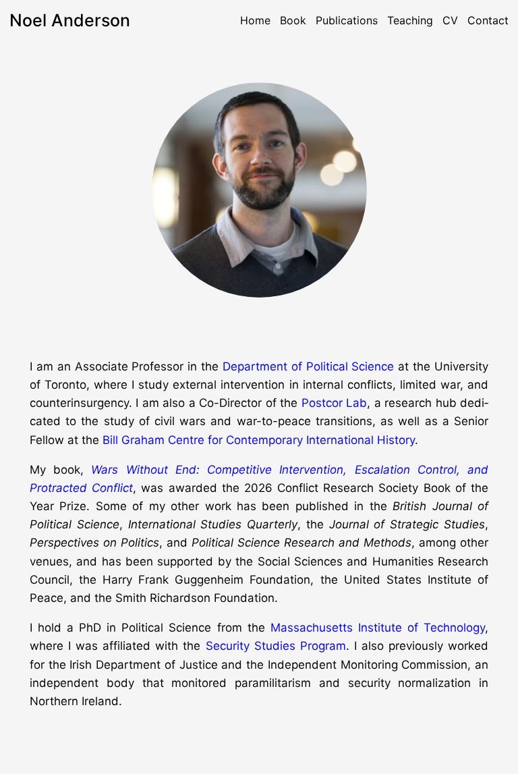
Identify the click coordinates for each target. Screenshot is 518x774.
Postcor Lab (334, 403)
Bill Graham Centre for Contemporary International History (259, 440)
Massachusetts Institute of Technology (377, 627)
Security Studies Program (276, 646)
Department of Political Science (309, 366)
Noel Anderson (69, 20)
